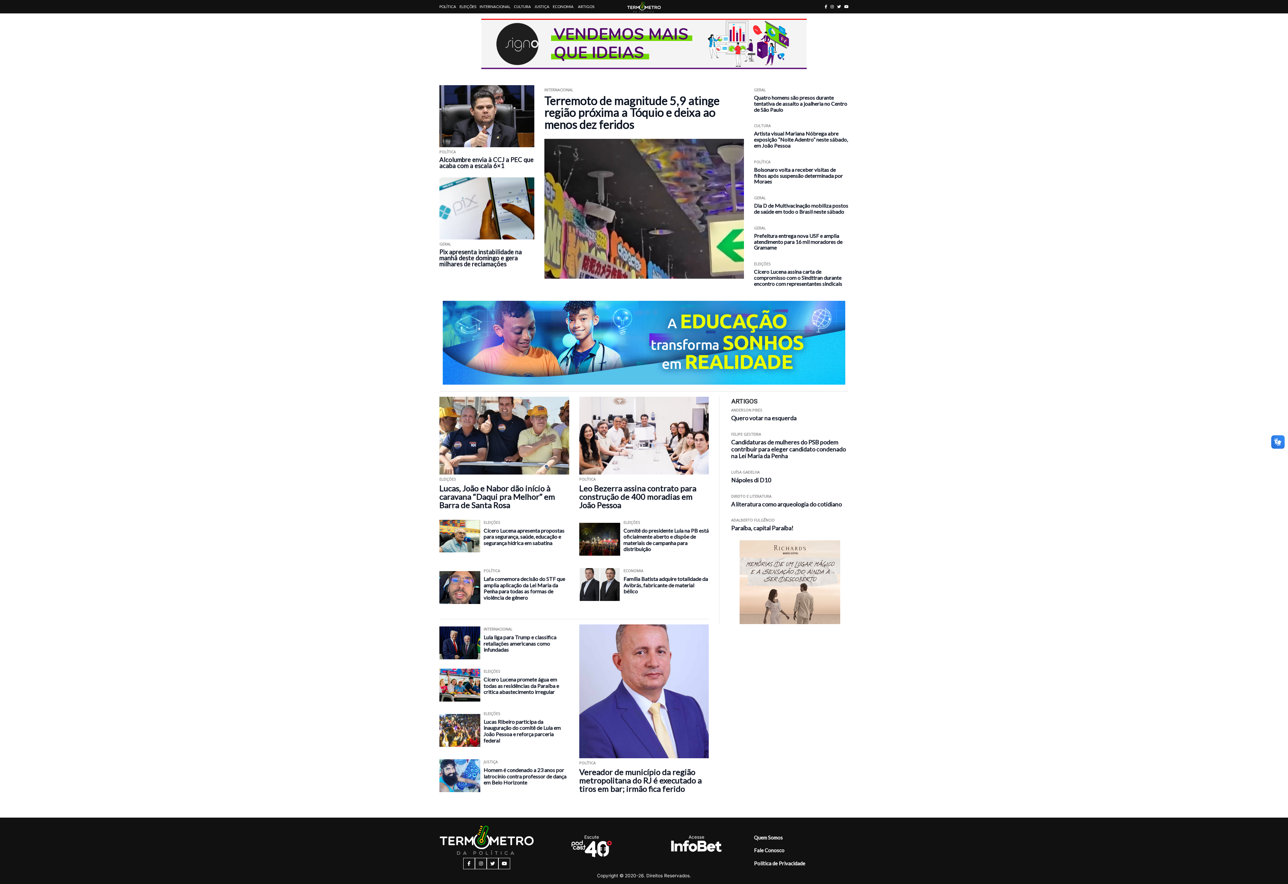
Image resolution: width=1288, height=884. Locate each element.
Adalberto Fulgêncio (753, 519)
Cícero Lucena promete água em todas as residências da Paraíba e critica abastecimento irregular (521, 685)
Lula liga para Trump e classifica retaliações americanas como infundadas (520, 643)
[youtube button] (846, 6)
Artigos (586, 6)
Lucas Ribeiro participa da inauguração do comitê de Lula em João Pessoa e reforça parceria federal (522, 730)
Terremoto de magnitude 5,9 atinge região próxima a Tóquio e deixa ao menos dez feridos (631, 112)
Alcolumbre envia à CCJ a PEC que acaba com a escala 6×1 (486, 162)
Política (447, 6)
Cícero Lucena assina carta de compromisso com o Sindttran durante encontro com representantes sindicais (798, 277)
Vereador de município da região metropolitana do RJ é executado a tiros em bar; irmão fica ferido (640, 780)
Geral (445, 243)
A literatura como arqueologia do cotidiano (786, 504)
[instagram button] (832, 6)
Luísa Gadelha (745, 472)
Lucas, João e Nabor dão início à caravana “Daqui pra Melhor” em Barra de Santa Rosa (497, 496)
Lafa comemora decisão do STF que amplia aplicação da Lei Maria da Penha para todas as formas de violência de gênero (524, 588)
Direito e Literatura (751, 496)
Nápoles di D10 (751, 480)
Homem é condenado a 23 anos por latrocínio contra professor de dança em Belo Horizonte (525, 776)
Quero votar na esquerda (764, 418)
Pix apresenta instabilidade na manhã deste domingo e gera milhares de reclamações (480, 258)
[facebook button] (826, 6)
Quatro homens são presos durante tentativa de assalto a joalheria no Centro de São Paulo (800, 103)
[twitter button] (839, 6)
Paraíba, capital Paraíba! (762, 528)
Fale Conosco (769, 850)
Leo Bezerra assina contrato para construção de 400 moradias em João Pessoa (637, 496)
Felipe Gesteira (746, 434)
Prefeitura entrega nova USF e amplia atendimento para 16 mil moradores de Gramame (798, 241)
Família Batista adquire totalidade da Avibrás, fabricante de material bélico (666, 584)
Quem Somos (768, 837)
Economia (563, 6)
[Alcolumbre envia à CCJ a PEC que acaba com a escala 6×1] (486, 116)
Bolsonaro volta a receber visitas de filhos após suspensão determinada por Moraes (798, 175)
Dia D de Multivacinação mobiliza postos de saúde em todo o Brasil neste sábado (801, 208)
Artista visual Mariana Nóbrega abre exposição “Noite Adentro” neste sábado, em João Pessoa (801, 139)
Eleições (468, 6)
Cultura (522, 6)
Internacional (495, 6)
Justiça (541, 6)
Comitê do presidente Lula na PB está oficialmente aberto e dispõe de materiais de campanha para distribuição (666, 539)
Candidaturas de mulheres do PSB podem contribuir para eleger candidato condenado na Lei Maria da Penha (788, 449)
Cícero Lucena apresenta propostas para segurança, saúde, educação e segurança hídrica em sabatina (524, 536)
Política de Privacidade (779, 863)
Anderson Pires (746, 409)
